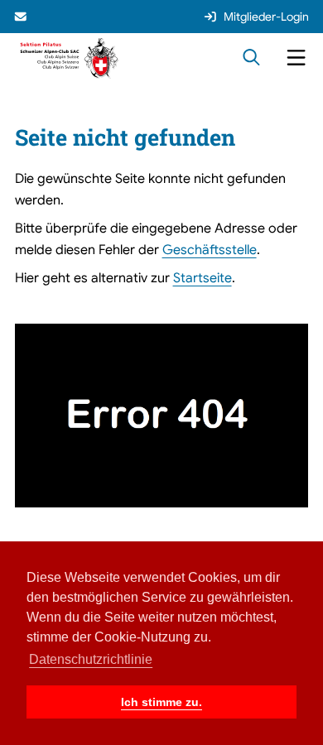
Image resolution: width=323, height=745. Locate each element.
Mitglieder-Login (266, 16)
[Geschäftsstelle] (22, 16)
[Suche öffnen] (251, 59)
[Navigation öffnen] (296, 59)
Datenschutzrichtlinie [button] (90, 659)
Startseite (202, 277)
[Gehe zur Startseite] (70, 57)
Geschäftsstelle (209, 249)
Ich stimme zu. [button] (161, 702)
